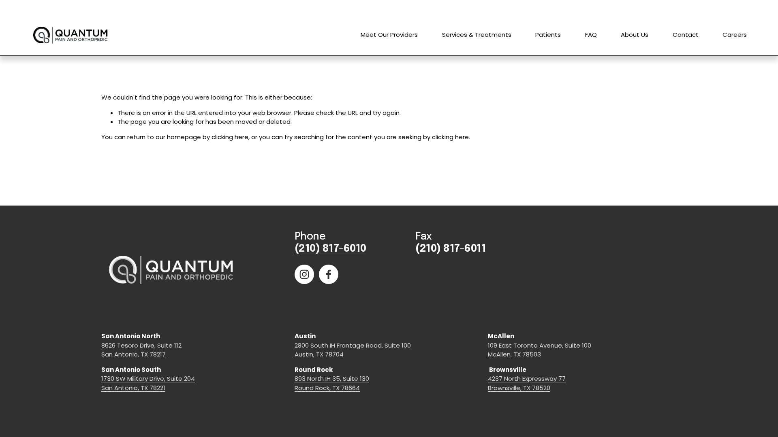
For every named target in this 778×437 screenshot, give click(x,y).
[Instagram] (304, 274)
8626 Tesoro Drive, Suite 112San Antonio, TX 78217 (141, 350)
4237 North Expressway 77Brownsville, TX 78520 (527, 383)
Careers (734, 34)
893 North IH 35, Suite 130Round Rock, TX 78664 (332, 383)
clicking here (230, 137)
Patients (548, 34)
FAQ (591, 34)
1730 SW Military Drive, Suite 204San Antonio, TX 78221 (148, 383)
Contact (686, 34)
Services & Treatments (476, 34)
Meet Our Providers (389, 34)
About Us (634, 34)
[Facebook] (328, 274)
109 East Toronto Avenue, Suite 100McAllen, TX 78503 (539, 350)
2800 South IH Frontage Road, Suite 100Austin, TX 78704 (353, 350)
